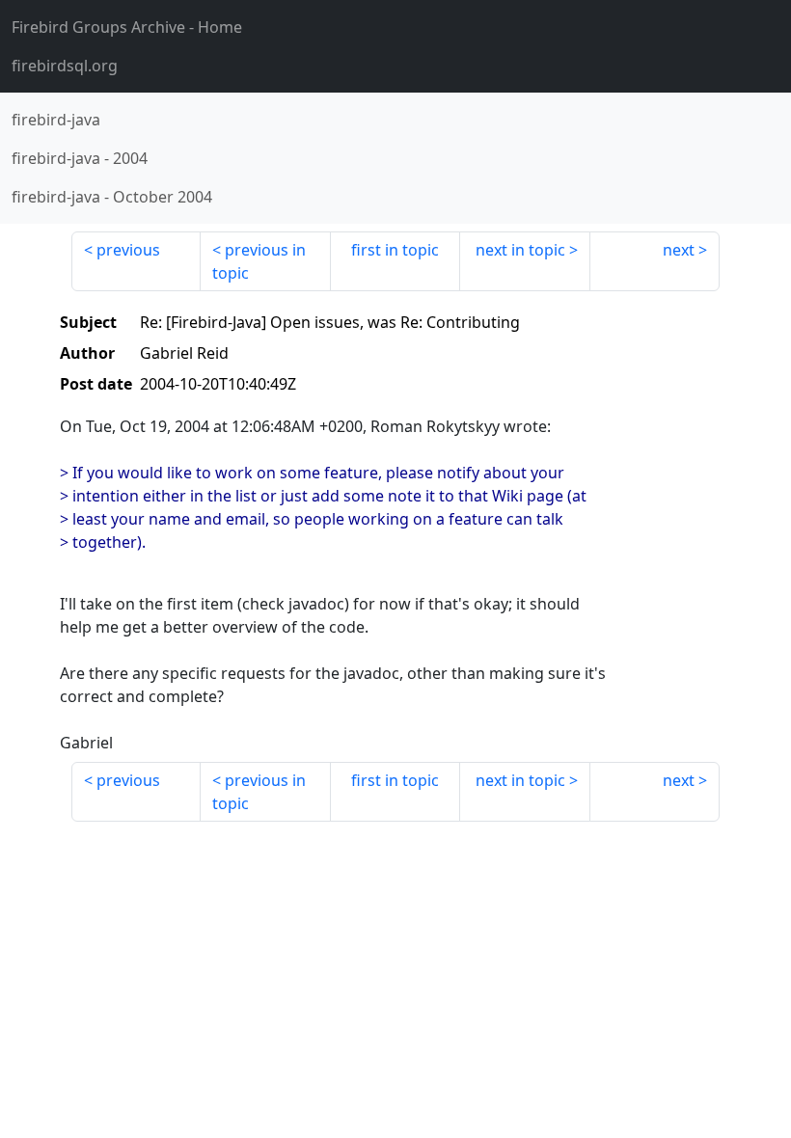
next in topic (520, 249)
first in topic (395, 249)
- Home (127, 27)
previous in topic (259, 261)
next (679, 249)
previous (128, 249)
